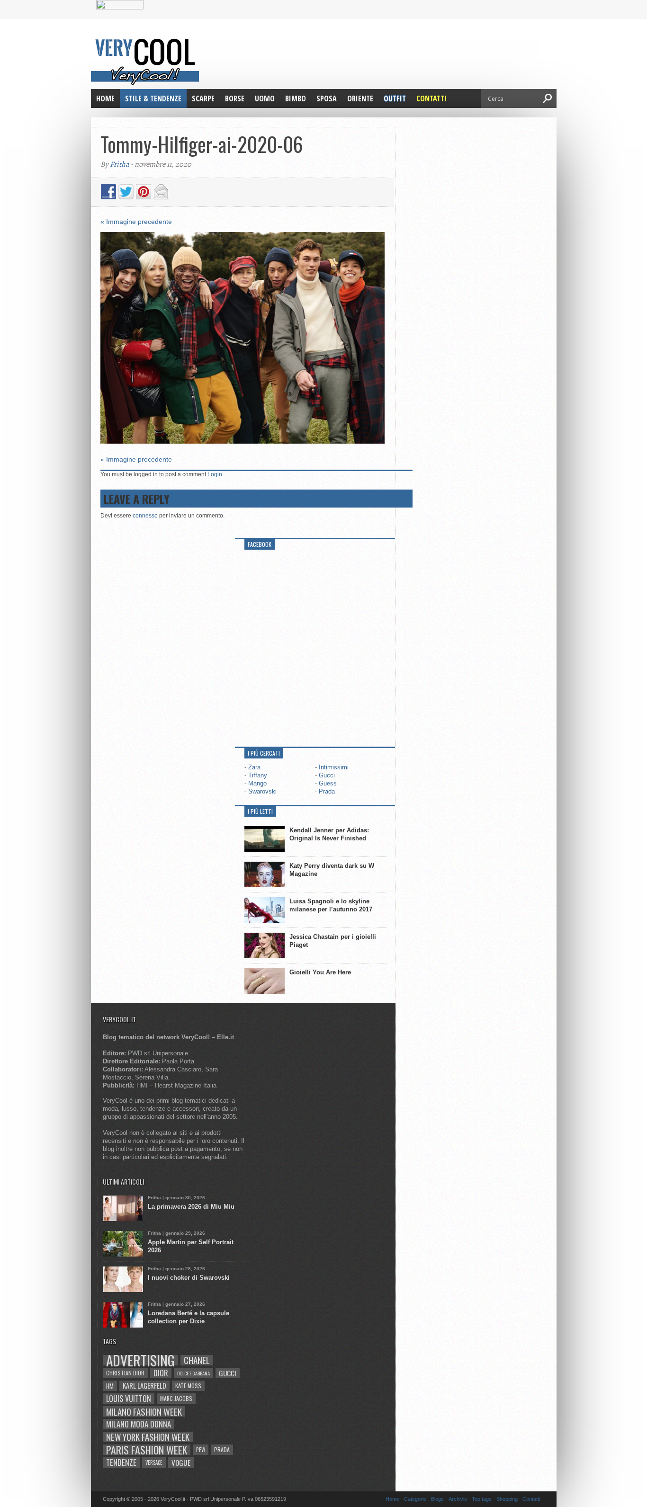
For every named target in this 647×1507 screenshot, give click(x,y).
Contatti (431, 98)
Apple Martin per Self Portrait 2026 (191, 1246)
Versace (153, 1462)
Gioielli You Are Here (320, 972)
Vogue (180, 1462)
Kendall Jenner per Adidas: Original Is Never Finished (329, 834)
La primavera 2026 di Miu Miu (191, 1206)
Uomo (265, 98)
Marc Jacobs (176, 1398)
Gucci (327, 775)
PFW (200, 1449)
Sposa (326, 98)
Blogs (437, 1499)
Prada (327, 791)
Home (105, 98)
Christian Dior (125, 1372)
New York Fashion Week (147, 1437)
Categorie (415, 1499)
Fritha (119, 164)
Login (214, 474)
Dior (160, 1373)
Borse (234, 98)
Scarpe (203, 98)
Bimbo (295, 98)
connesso (145, 515)
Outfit (395, 98)
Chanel (197, 1360)
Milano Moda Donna (138, 1424)
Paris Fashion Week (146, 1450)
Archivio (458, 1499)
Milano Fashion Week (144, 1411)
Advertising (140, 1360)
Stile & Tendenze (153, 98)
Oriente (360, 98)
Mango (257, 783)
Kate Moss (188, 1385)
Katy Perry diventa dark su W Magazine (331, 869)
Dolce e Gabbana (193, 1373)
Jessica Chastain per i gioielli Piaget (332, 940)
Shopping (507, 1499)
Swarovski (262, 791)
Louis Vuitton (128, 1398)
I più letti (260, 811)
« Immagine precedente (136, 221)
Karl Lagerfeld (144, 1386)
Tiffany (257, 775)
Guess (328, 783)
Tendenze (121, 1462)
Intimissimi (334, 767)
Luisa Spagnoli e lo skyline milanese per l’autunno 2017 (330, 905)
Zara (254, 767)
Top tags (482, 1499)
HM (110, 1386)
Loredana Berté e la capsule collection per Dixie (188, 1317)
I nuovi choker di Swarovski (189, 1277)
